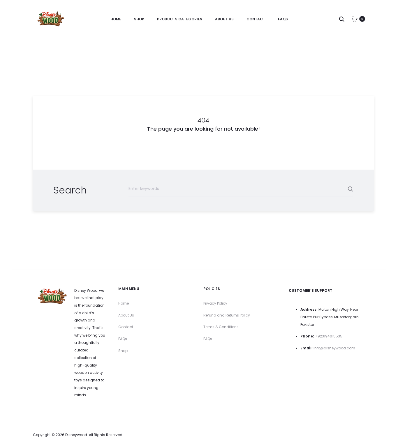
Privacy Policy (215, 303)
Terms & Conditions (221, 326)
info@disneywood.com (334, 348)
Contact (255, 19)
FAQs (283, 19)
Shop (139, 19)
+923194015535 (328, 336)
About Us (224, 19)
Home (115, 19)
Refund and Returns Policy (226, 315)
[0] (355, 19)
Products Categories (179, 19)
